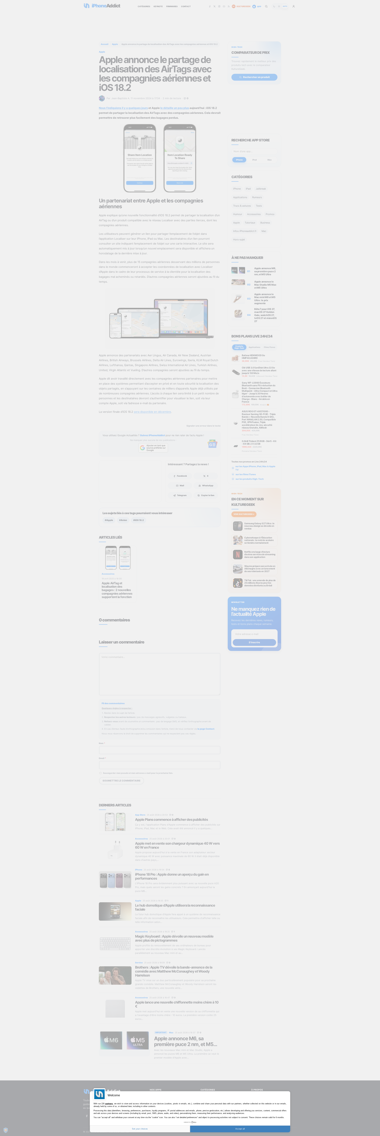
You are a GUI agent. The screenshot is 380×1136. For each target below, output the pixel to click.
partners (109, 1104)
